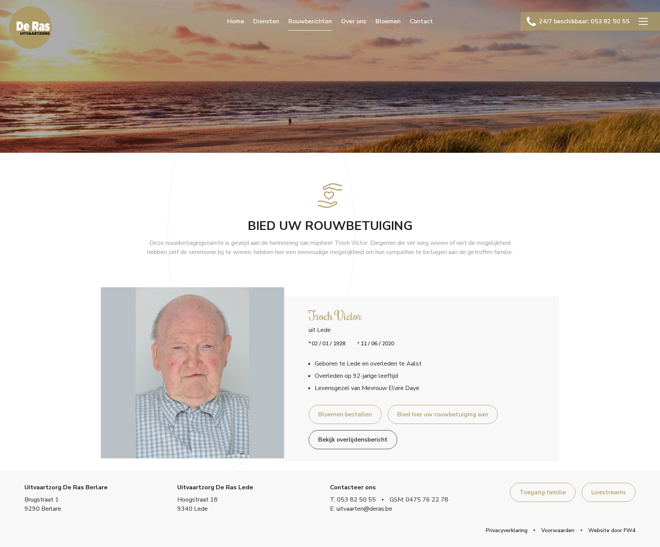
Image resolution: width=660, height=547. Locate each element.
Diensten (266, 21)
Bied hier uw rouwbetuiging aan (442, 414)
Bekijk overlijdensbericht (353, 439)
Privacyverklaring (506, 530)
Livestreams (608, 492)
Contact (421, 21)
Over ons (353, 21)
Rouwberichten (310, 21)
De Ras (30, 27)
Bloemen (388, 21)
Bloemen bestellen (345, 414)
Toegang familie (542, 492)
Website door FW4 (612, 530)
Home (235, 21)
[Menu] (643, 21)
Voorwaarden (557, 530)
